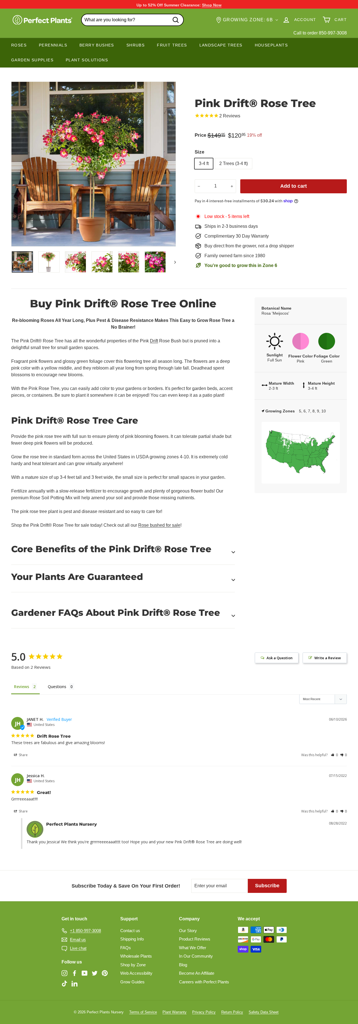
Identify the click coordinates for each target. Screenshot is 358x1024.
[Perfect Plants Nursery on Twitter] (95, 973)
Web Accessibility (136, 973)
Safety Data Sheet (264, 1012)
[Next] (172, 262)
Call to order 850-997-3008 (320, 33)
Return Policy (232, 1012)
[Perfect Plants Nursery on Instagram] (64, 973)
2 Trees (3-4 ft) (233, 163)
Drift (154, 340)
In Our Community (196, 956)
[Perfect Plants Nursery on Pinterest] (105, 973)
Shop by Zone (133, 964)
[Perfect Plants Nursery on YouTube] (85, 973)
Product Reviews (194, 939)
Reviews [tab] (21, 686)
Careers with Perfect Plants (204, 981)
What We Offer (192, 947)
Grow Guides (132, 981)
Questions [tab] (57, 686)
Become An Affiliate (196, 973)
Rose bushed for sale (159, 525)
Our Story (188, 930)
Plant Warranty (174, 1012)
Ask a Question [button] (280, 657)
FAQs (125, 947)
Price (200, 135)
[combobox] (132, 20)
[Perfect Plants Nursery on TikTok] (64, 983)
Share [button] (23, 755)
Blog (183, 964)
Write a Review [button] (327, 657)
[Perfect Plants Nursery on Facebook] (74, 973)
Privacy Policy (204, 1012)
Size (199, 152)
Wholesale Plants (136, 956)
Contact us (130, 930)
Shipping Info (132, 939)
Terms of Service (143, 1012)
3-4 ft (204, 163)
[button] (334, 755)
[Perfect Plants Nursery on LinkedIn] (74, 983)
